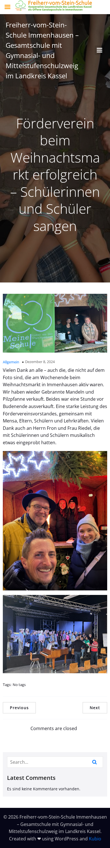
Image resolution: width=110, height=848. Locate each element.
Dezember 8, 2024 (40, 361)
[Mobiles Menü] (99, 50)
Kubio (95, 839)
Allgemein (11, 361)
